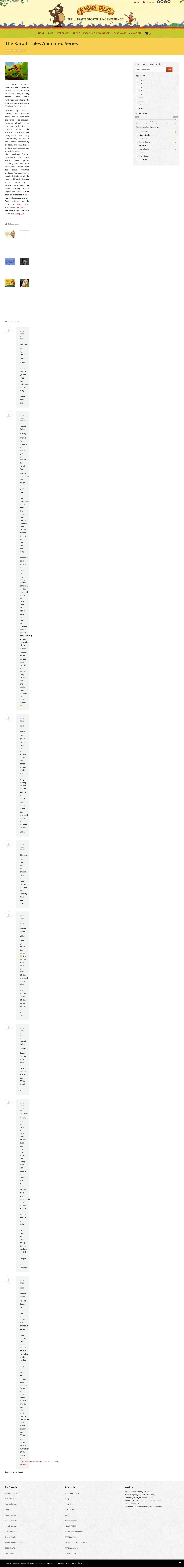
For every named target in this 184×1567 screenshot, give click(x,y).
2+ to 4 (141, 84)
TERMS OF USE (11, 1548)
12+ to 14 (142, 101)
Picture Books (144, 149)
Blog (7, 1509)
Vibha (22, 731)
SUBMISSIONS (71, 1553)
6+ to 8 (141, 91)
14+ (140, 105)
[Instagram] (165, 1)
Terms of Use (76, 1563)
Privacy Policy (63, 1563)
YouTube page (17, 213)
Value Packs (143, 160)
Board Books (10, 1515)
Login (139, 2)
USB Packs (9, 1553)
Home (8, 50)
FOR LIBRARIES (11, 1520)
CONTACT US (70, 1504)
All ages (141, 108)
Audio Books (10, 1498)
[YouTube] (168, 1)
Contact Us (51, 1563)
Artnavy (23, 344)
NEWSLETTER (70, 1526)
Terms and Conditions (14, 1542)
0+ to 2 (141, 80)
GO (169, 69)
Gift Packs (142, 146)
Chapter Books (144, 142)
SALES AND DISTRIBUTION (76, 1542)
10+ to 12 (142, 98)
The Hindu (20, 207)
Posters (141, 153)
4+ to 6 (141, 87)
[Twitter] (161, 1)
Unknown (24, 1113)
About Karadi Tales (12, 1493)
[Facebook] (158, 1)
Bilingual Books (144, 135)
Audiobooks (143, 132)
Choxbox (24, 855)
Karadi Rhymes (11, 1526)
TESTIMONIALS (71, 1548)
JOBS (67, 1515)
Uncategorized (18, 50)
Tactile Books (144, 156)
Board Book (143, 139)
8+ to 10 (141, 94)
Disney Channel (12, 90)
